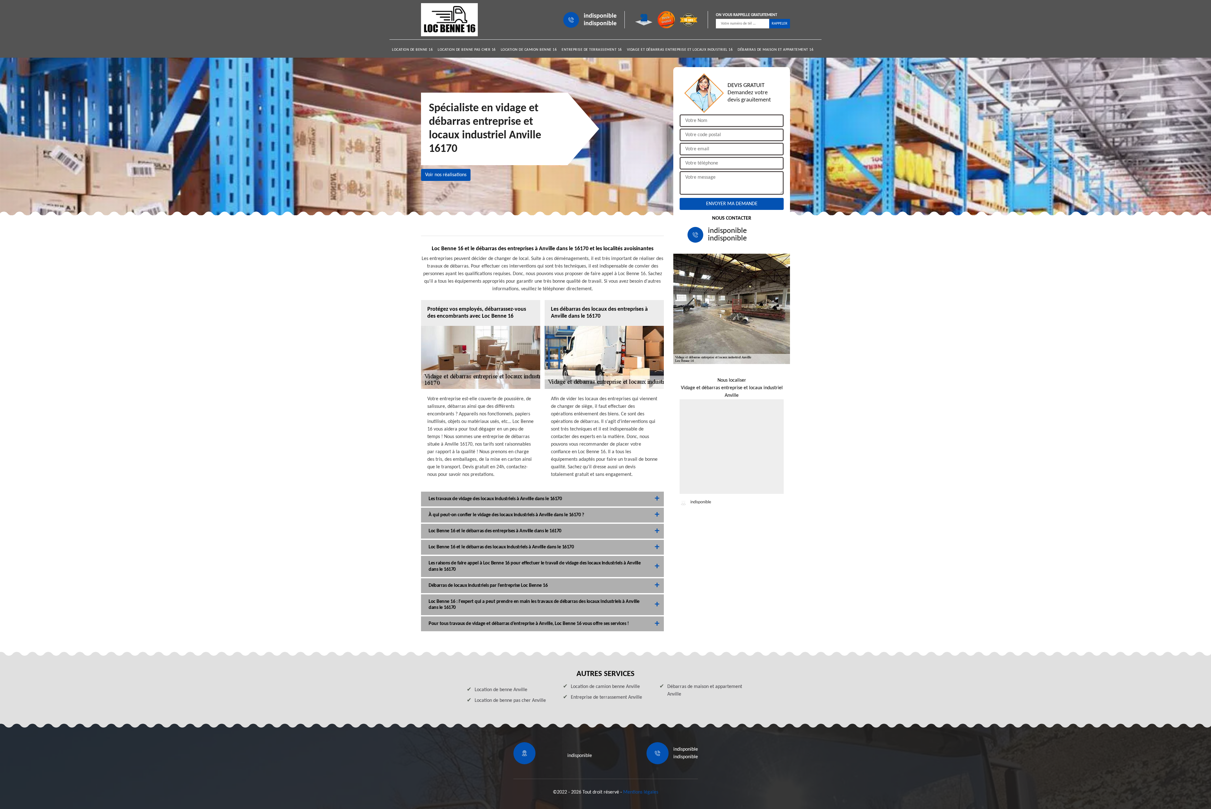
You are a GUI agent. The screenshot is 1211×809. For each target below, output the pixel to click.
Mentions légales (640, 792)
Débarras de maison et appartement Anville (704, 690)
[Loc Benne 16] (449, 19)
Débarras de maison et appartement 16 (775, 50)
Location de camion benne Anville (605, 686)
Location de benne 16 (412, 50)
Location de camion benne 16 (529, 50)
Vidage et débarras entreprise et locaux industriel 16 (680, 50)
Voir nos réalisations (445, 174)
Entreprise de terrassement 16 (592, 50)
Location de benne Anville (501, 689)
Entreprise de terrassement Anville (606, 697)
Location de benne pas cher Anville (510, 700)
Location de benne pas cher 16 (467, 50)
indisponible (600, 16)
